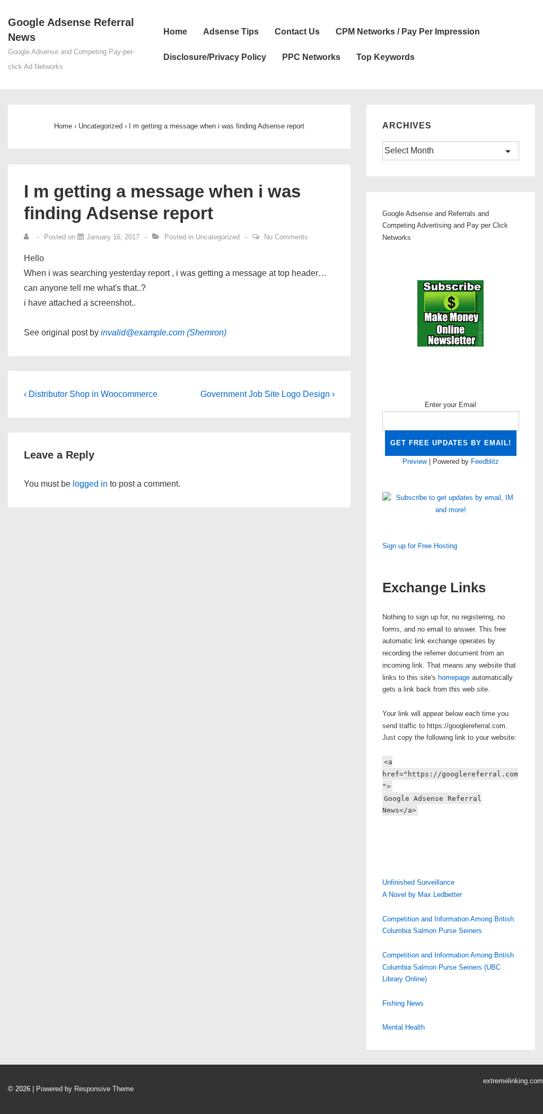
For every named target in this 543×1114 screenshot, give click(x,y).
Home (175, 31)
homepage (454, 677)
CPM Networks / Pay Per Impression (408, 31)
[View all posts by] (28, 237)
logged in (90, 483)
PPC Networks (311, 57)
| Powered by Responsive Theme (83, 1089)
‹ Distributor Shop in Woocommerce (90, 394)
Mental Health (403, 1027)
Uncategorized (218, 237)
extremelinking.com (513, 1081)
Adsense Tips (231, 31)
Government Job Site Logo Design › (267, 394)
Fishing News (403, 1003)
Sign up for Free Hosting (419, 546)
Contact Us (297, 31)
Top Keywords (385, 57)
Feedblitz (485, 461)
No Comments (286, 237)
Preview (414, 461)
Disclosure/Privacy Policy (214, 57)
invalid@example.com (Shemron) (163, 332)
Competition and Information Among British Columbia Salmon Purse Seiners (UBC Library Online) (448, 967)
